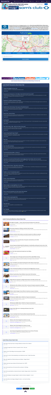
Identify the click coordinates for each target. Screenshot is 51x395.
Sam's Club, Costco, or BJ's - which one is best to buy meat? (15, 126)
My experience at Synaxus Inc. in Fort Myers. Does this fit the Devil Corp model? (19, 93)
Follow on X (26, 388)
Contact (33, 388)
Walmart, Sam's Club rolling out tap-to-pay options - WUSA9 (14, 351)
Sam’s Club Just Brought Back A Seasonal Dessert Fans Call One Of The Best (24, 330)
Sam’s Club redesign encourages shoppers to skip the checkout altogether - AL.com (18, 375)
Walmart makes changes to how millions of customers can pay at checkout (24, 291)
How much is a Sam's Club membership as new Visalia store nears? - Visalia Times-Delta (19, 355)
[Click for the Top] (25, 390)
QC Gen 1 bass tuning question (9, 178)
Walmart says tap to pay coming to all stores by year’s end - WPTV (15, 363)
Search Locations (25, 59)
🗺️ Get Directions (19, 53)
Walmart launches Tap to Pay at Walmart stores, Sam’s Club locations (23, 274)
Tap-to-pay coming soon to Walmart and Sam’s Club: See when (21, 228)
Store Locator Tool (22, 386)
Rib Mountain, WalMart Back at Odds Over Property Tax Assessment (23, 302)
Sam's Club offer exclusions (9, 145)
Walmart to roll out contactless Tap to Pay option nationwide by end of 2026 (24, 239)
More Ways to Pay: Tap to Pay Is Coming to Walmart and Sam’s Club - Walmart (17, 343)
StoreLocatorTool (16, 27)
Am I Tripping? (6, 209)
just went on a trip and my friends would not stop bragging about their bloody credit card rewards (22, 158)
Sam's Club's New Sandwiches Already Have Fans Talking (20, 251)
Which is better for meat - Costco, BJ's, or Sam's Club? (14, 165)
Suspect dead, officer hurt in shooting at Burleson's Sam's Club (22, 308)
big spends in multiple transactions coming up (12, 100)
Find (46, 4)
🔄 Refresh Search (43, 53)
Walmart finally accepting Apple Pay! (11, 197)
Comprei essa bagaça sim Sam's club (10, 88)
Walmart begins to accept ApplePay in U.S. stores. (13, 184)
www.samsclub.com (34, 28)
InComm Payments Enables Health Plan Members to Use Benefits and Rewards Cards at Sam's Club (28, 245)
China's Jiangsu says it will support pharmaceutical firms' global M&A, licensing (25, 256)
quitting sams (6, 119)
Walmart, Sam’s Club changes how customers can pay (20, 319)
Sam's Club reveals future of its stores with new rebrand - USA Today (16, 367)
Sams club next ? (7, 203)
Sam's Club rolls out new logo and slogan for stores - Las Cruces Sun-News (17, 379)
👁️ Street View (31, 53)
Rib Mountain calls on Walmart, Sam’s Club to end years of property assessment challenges (27, 285)
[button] (25, 42)
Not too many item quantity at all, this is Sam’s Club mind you (15, 191)
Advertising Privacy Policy (28, 386)
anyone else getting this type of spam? (11, 132)
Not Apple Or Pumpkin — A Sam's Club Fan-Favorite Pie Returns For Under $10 (24, 222)
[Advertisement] (25, 17)
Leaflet (39, 51)
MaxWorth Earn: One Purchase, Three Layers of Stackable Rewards (16, 106)
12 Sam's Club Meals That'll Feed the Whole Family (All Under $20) (22, 313)
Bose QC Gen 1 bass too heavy (9, 113)
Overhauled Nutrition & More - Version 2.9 (12, 152)
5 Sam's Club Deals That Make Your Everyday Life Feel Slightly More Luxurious (24, 268)
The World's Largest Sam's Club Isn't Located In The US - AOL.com (15, 347)
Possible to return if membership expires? (11, 171)
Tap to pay (5, 139)
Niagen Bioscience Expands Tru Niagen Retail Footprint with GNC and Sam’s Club (25, 279)
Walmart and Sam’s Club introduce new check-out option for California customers (25, 234)
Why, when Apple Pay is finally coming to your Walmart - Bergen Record (16, 359)
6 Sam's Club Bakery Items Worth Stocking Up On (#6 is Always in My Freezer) (24, 262)
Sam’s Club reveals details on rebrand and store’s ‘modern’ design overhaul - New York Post (20, 371)
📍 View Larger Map (7, 53)
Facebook (19, 388)
